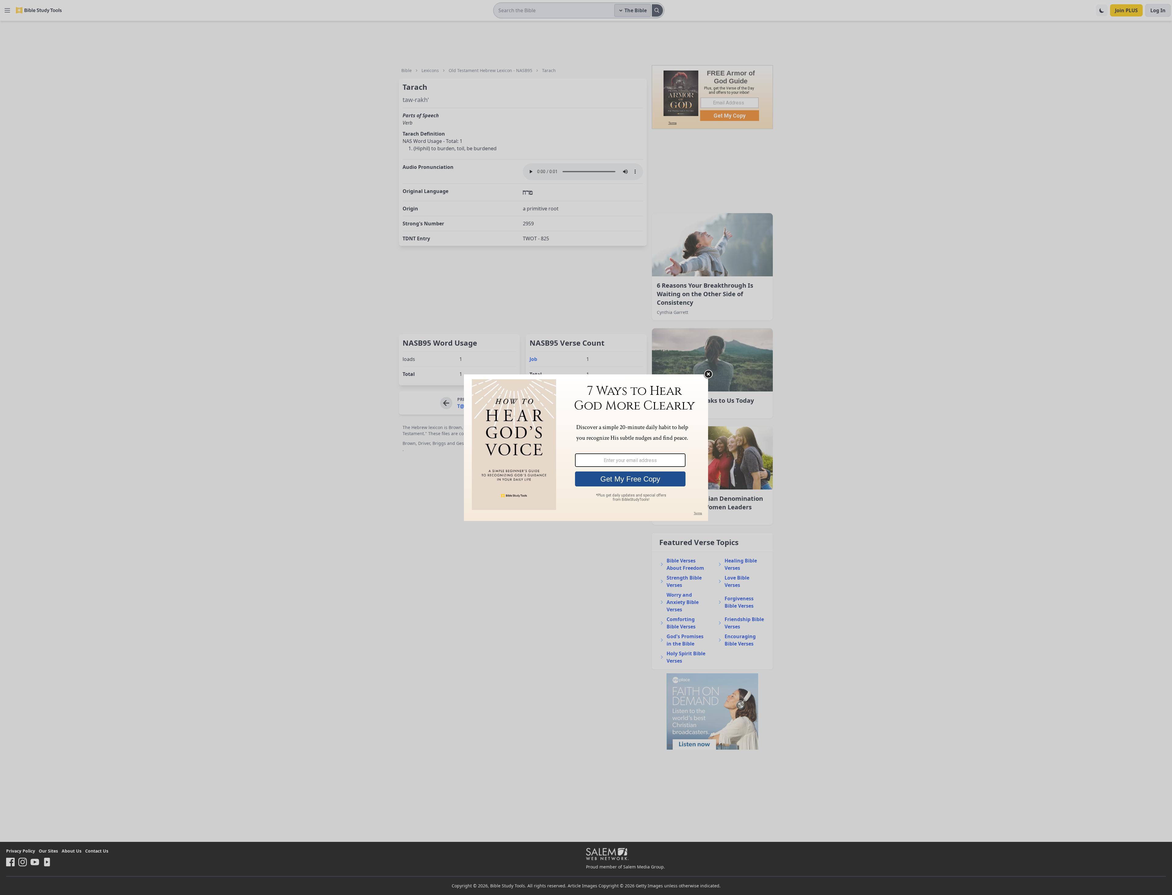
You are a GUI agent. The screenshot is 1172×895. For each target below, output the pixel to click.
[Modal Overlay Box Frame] (586, 447)
